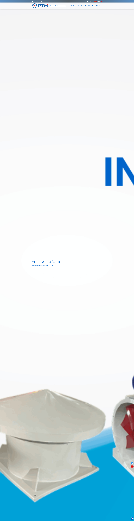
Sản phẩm (83, 5)
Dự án (92, 5)
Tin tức (96, 5)
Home (33, 265)
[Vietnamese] (101, 1)
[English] (96, 1)
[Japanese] (98, 1)
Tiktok (39, 1)
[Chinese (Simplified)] (95, 1)
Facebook (34, 1)
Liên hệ (100, 5)
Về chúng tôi (77, 5)
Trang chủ (71, 5)
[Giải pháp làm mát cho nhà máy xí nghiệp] (40, 8)
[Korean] (99, 1)
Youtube (43, 1)
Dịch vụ (88, 5)
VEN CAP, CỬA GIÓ (42, 265)
